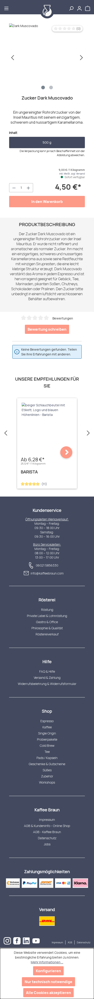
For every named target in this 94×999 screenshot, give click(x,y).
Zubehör (47, 776)
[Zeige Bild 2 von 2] (51, 87)
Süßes (47, 770)
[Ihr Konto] (79, 7)
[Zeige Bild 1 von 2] (43, 87)
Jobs (47, 844)
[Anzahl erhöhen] (28, 187)
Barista (29, 472)
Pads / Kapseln (47, 758)
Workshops (47, 782)
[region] (47, 57)
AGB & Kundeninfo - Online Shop (47, 826)
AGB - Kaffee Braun (47, 832)
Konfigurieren (48, 970)
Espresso (47, 721)
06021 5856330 (47, 565)
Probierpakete (47, 739)
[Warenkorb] (88, 7)
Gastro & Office (47, 622)
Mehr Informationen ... (47, 962)
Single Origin (47, 733)
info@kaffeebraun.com (47, 573)
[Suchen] (71, 7)
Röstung (47, 609)
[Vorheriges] (12, 57)
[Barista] (47, 410)
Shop (47, 711)
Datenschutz (47, 838)
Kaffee (47, 727)
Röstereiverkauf (47, 634)
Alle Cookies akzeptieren (48, 992)
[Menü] (6, 7)
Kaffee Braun (47, 809)
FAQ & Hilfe (47, 671)
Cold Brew (47, 745)
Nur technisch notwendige (48, 981)
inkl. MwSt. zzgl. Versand (72, 173)
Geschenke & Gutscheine (47, 764)
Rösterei (47, 599)
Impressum (47, 819)
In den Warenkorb (47, 201)
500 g (47, 142)
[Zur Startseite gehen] (47, 11)
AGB (70, 942)
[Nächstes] (81, 57)
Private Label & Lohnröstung (47, 616)
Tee (47, 751)
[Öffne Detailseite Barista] (66, 452)
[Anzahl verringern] (14, 187)
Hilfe (47, 661)
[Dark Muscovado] (47, 57)
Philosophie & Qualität (47, 628)
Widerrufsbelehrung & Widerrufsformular (47, 684)
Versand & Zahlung (47, 677)
